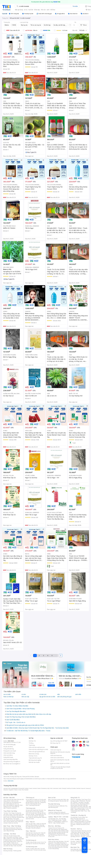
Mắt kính (62, 806)
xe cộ (25, 9)
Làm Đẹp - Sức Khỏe (9, 834)
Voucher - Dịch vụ (76, 829)
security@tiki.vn (16, 763)
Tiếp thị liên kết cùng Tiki (35, 758)
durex (39, 788)
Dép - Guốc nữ (37, 823)
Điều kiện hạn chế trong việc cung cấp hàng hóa (60, 752)
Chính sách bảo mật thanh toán (37, 747)
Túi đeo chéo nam (35, 848)
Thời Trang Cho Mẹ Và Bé (10, 799)
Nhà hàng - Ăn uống (79, 833)
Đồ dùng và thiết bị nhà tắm (59, 832)
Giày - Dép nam (31, 831)
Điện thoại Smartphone (9, 828)
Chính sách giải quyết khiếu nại (37, 751)
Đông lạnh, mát (14, 816)
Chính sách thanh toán (56, 755)
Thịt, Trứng (11, 813)
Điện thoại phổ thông (11, 829)
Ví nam (27, 848)
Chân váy (36, 802)
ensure (35, 788)
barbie (26, 788)
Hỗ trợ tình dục (16, 844)
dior (9, 788)
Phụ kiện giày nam (33, 835)
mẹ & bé (30, 9)
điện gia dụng (19, 9)
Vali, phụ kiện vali (64, 801)
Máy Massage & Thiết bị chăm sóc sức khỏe (13, 839)
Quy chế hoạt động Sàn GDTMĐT (59, 741)
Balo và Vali (52, 797)
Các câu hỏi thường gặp (9, 744)
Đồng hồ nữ (57, 812)
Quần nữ (36, 799)
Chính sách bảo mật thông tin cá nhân (38, 749)
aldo (60, 788)
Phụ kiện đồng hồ (55, 813)
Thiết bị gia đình (17, 850)
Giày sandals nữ (35, 825)
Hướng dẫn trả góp (8, 757)
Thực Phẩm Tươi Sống (10, 811)
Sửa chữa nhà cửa (55, 829)
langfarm (11, 789)
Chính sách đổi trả (8, 755)
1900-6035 (11, 741)
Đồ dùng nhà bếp (7, 850)
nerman (78, 788)
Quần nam (35, 810)
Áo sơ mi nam (35, 811)
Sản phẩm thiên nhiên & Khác (12, 840)
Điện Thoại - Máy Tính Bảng (12, 826)
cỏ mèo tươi (42, 694)
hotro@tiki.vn (16, 761)
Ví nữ (42, 842)
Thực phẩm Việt (17, 814)
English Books (79, 850)
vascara (5, 788)
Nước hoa (9, 844)
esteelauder (14, 788)
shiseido (5, 789)
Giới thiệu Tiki (32, 741)
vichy (19, 789)
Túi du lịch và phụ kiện (57, 799)
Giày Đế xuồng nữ (35, 828)
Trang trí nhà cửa (52, 828)
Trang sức (50, 812)
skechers (55, 788)
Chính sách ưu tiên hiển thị (57, 757)
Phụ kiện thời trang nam (57, 806)
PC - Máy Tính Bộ (55, 823)
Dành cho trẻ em (11, 820)
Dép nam (34, 834)
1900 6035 (10, 781)
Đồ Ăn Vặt (53, 845)
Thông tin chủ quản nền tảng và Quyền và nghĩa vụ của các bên (60, 767)
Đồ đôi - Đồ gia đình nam (37, 814)
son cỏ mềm (7, 694)
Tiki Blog (31, 743)
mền (58, 694)
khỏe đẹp (37, 9)
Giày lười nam (29, 833)
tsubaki (26, 789)
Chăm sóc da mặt (8, 835)
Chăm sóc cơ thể (11, 838)
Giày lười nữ (39, 826)
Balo (49, 799)
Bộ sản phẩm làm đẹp (12, 845)
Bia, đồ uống (9, 818)
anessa (88, 788)
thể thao (52, 9)
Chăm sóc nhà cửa (13, 823)
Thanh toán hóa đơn (76, 830)
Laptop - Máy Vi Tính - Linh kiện (58, 817)
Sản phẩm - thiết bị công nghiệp (81, 808)
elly (48, 788)
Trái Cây (5, 813)
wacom (83, 788)
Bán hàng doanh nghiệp (35, 760)
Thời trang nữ (30, 797)
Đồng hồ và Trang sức (55, 810)
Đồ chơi (19, 799)
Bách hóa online (78, 806)
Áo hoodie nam (33, 813)
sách (48, 9)
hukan (16, 789)
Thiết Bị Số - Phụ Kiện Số (78, 815)
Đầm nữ (32, 799)
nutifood (69, 788)
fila (23, 789)
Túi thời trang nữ (31, 840)
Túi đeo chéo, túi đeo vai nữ (33, 842)
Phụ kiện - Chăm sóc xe (77, 841)
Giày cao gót (29, 823)
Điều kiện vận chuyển (34, 762)
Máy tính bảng (10, 830)
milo (51, 788)
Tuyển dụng (32, 745)
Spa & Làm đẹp (81, 832)
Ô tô (79, 843)
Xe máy (75, 843)
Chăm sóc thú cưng (53, 841)
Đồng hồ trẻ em (65, 813)
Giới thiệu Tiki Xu (33, 756)
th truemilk (21, 788)
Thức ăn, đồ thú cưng (11, 821)
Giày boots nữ (31, 826)
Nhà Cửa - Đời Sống (54, 826)
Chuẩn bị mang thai (12, 808)
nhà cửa (43, 9)
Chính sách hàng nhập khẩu (10, 759)
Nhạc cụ (60, 835)
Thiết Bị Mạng (57, 821)
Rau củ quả (9, 814)
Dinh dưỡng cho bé (11, 803)
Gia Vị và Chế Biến (55, 844)
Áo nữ (27, 799)
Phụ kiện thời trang (54, 804)
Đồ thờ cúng (54, 835)
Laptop (62, 823)
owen (30, 788)
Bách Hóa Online (53, 839)
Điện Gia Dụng (7, 848)
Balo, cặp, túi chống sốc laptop (58, 800)
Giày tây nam (37, 833)
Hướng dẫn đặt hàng (8, 748)
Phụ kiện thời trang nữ (53, 806)
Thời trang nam (30, 808)
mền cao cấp (25, 696)
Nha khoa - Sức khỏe (80, 835)
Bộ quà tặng (56, 848)
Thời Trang (84, 799)
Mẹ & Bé (80, 805)
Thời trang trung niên (34, 805)
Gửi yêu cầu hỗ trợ (8, 746)
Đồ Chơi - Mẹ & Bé (9, 797)
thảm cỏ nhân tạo (9, 696)
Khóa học (84, 830)
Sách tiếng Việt (74, 849)
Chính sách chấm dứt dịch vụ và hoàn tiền (59, 764)
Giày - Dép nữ (30, 821)
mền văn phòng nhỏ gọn (64, 696)
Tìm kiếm (75, 6)
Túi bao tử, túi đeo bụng (39, 850)
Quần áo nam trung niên (35, 817)
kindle (74, 788)
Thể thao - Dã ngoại (78, 802)
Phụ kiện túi (42, 843)
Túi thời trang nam (31, 846)
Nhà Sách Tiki (75, 847)
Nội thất (56, 830)
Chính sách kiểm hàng (9, 753)
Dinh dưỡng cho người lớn (12, 805)
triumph (64, 788)
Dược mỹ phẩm (18, 845)
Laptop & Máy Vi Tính (82, 808)
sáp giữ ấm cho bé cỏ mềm (47, 696)
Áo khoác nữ (38, 801)
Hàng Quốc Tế (75, 797)
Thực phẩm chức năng (12, 837)
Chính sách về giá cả (55, 750)
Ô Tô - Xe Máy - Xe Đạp (78, 839)
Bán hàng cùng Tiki (55, 743)
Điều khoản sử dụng (34, 753)
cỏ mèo (24, 694)
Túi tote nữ (35, 843)
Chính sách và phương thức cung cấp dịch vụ (59, 760)
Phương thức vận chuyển (9, 751)
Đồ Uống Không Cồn (57, 847)
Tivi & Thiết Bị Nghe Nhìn (80, 810)
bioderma (44, 788)
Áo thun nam (29, 810)
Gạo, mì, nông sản (11, 817)
